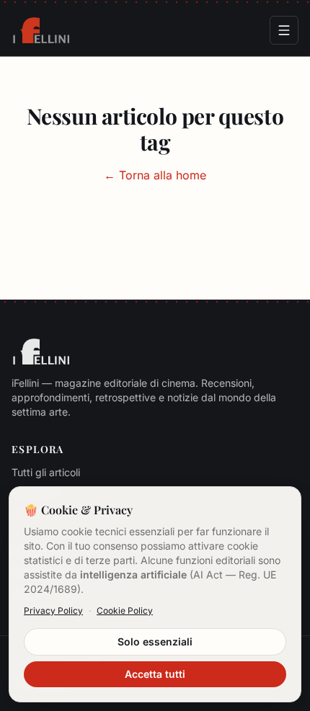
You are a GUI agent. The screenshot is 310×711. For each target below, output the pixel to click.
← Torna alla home (155, 175)
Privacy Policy (53, 610)
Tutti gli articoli (46, 472)
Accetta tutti (155, 674)
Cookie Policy (125, 610)
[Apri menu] (284, 30)
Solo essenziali (155, 641)
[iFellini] (41, 30)
